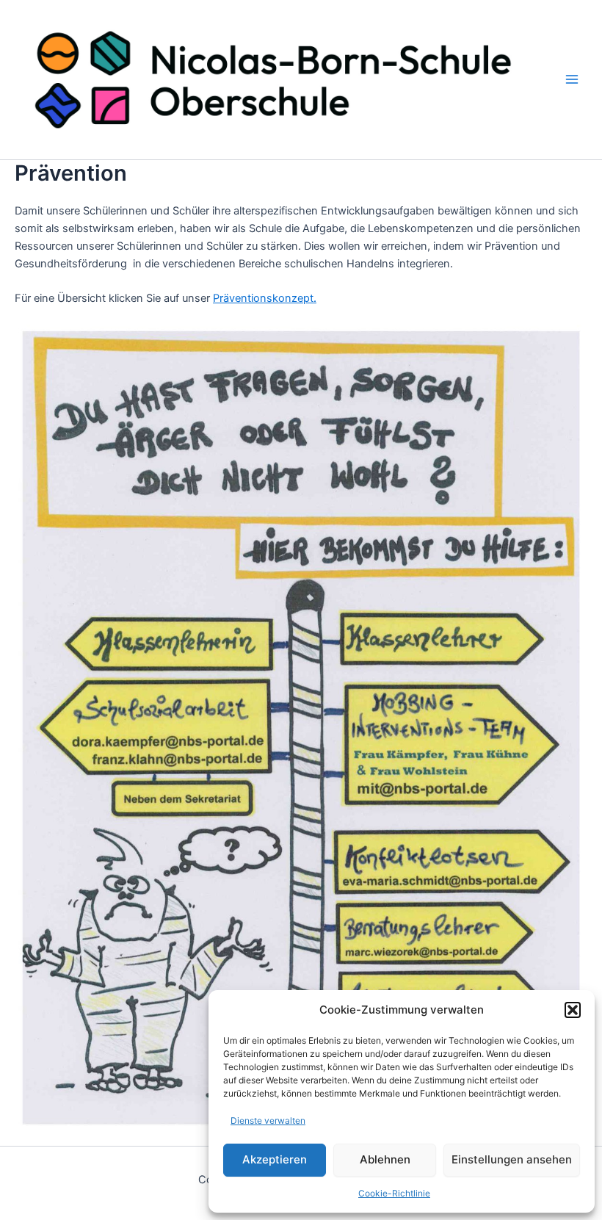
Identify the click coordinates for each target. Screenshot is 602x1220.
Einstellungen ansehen (512, 1159)
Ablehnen (385, 1159)
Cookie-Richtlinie (394, 1193)
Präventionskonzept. (264, 298)
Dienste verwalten (268, 1120)
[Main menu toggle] (571, 80)
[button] (572, 1010)
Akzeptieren (274, 1159)
